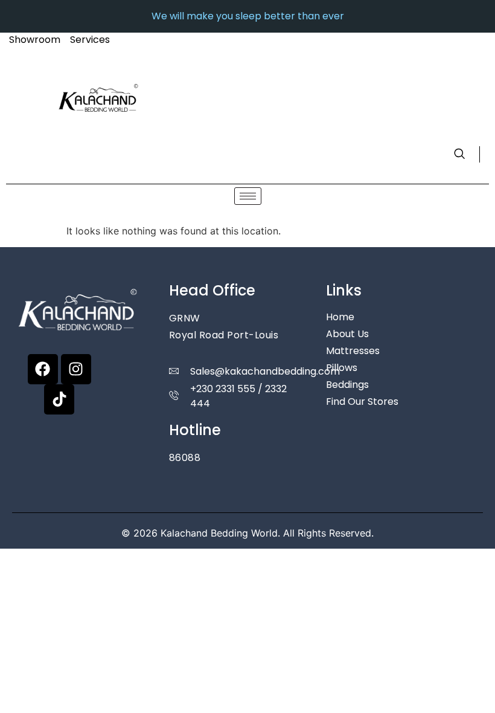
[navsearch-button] (467, 154)
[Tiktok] (59, 399)
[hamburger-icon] (247, 196)
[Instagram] (76, 369)
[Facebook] (43, 369)
